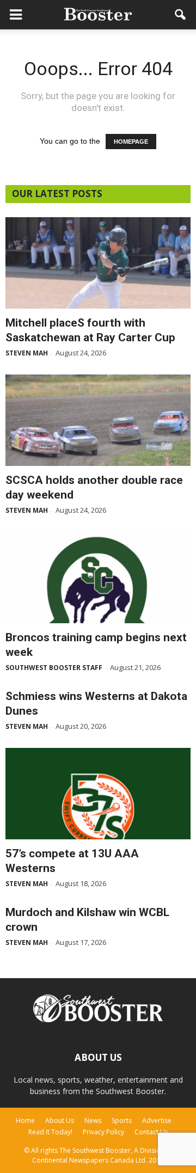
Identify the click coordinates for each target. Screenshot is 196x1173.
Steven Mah (26, 353)
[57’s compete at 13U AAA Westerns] (98, 793)
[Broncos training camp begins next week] (98, 577)
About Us (59, 1120)
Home (25, 1120)
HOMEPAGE (131, 141)
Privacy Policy (103, 1132)
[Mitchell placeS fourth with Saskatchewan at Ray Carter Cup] (98, 263)
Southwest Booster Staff (53, 667)
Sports (122, 1120)
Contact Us (151, 1132)
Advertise (156, 1120)
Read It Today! (50, 1132)
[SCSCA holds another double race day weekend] (98, 420)
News (92, 1120)
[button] (181, 14)
